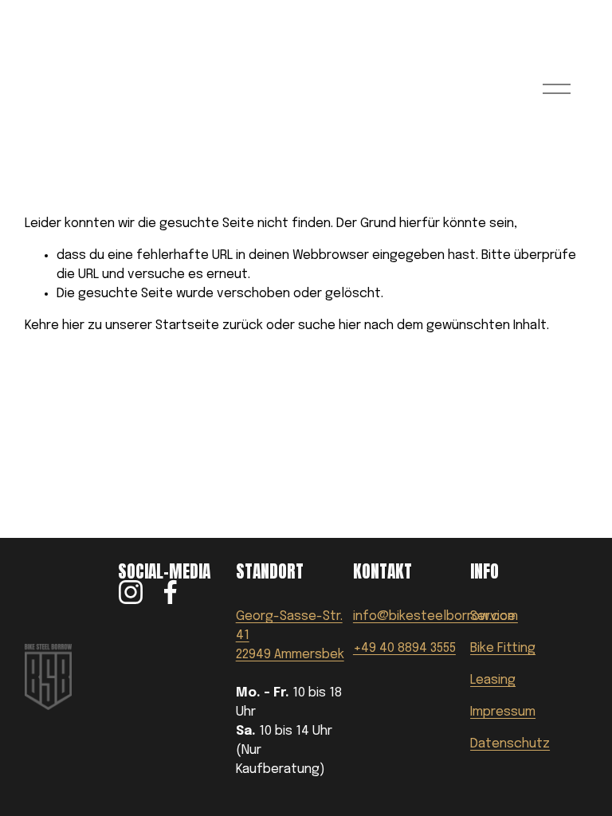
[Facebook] (170, 592)
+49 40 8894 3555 (404, 648)
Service (493, 616)
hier (73, 325)
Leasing (493, 680)
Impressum (503, 712)
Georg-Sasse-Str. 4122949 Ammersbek (290, 635)
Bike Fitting (503, 648)
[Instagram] (130, 592)
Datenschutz (510, 744)
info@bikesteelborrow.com (435, 616)
